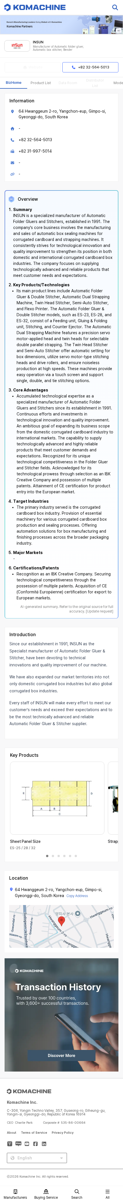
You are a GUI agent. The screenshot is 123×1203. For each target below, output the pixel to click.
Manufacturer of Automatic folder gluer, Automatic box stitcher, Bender (58, 48)
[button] (112, 1154)
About (11, 1133)
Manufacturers (15, 1198)
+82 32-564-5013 (35, 139)
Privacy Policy (63, 1133)
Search (76, 1198)
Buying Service (46, 1198)
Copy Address (77, 896)
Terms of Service (34, 1133)
